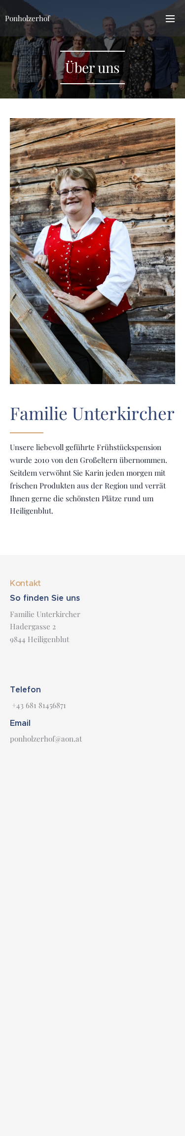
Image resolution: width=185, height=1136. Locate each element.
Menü (170, 18)
